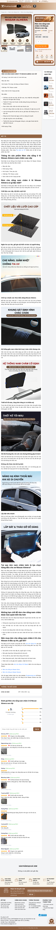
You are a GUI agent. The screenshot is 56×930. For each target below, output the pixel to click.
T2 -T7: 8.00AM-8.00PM (35, 906)
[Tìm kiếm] (19, 6)
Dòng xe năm (38, 34)
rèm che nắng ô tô (31, 643)
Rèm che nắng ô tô (13, 12)
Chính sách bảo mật (19, 907)
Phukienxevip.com (30, 675)
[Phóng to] (2, 43)
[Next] (29, 30)
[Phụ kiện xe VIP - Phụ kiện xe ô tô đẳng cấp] (8, 6)
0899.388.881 (27, 7)
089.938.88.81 (32, 904)
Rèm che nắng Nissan (27, 12)
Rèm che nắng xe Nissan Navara (12, 672)
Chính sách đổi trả (19, 904)
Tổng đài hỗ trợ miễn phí (35, 902)
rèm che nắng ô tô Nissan (21, 664)
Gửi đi (37, 729)
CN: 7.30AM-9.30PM (33, 907)
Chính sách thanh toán (20, 909)
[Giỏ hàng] (34, 6)
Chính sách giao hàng (20, 906)
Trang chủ (3, 12)
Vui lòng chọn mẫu (41, 46)
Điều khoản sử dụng (20, 902)
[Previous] (3, 30)
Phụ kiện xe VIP (21, 150)
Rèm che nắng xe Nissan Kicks (11, 669)
